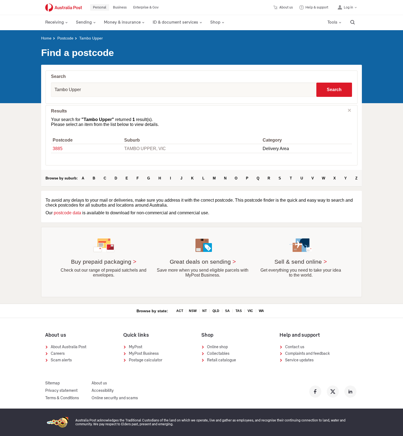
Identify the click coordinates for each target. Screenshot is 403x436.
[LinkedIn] (350, 392)
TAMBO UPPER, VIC (145, 148)
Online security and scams (115, 398)
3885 (58, 148)
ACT (179, 311)
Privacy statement (61, 391)
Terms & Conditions (62, 398)
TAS (238, 311)
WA (261, 311)
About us (99, 383)
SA (227, 311)
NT (204, 311)
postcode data (67, 212)
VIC (250, 311)
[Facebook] (315, 392)
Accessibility (103, 391)
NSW (193, 311)
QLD (215, 311)
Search (334, 89)
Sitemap (52, 383)
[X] (333, 392)
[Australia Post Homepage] (63, 8)
